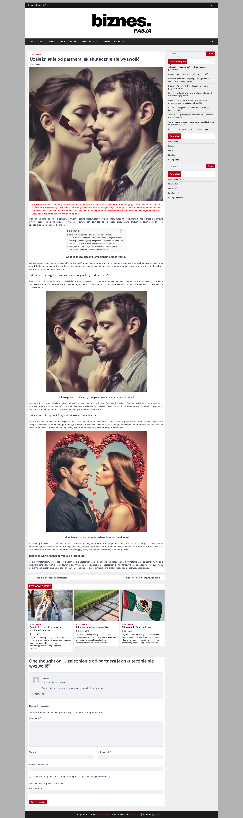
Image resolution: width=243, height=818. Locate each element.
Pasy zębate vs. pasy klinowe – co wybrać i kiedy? (189, 129)
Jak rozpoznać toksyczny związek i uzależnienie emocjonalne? (96, 241)
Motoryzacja (90, 41)
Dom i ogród (36, 41)
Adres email (104, 752)
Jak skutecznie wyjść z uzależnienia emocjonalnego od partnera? (97, 238)
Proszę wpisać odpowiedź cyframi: (46, 783)
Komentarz (35, 718)
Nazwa (33, 752)
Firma (62, 41)
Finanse (51, 41)
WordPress (160, 814)
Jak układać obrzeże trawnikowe (93, 627)
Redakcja (119, 41)
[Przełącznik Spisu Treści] (121, 231)
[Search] (213, 42)
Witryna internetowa (38, 764)
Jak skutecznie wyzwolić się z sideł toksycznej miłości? (94, 243)
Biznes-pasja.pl (103, 814)
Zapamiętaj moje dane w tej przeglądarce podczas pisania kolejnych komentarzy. (72, 776)
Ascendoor (135, 814)
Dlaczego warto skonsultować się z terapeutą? (91, 249)
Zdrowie (105, 41)
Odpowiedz (38, 693)
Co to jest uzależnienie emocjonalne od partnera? (90, 235)
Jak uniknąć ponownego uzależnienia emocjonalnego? (93, 246)
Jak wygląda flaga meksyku (136, 627)
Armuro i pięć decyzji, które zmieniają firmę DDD (188, 74)
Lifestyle (74, 41)
